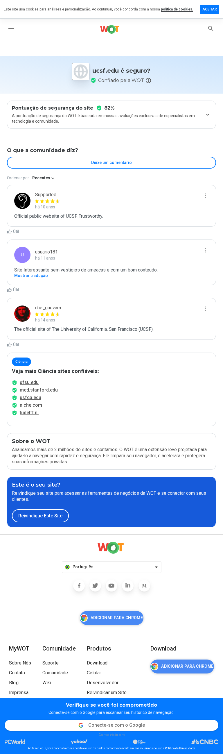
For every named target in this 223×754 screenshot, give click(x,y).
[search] (211, 28)
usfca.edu (30, 397)
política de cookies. (177, 9)
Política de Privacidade (180, 748)
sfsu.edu (29, 382)
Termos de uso (152, 748)
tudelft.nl (29, 412)
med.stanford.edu (39, 390)
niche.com (31, 405)
